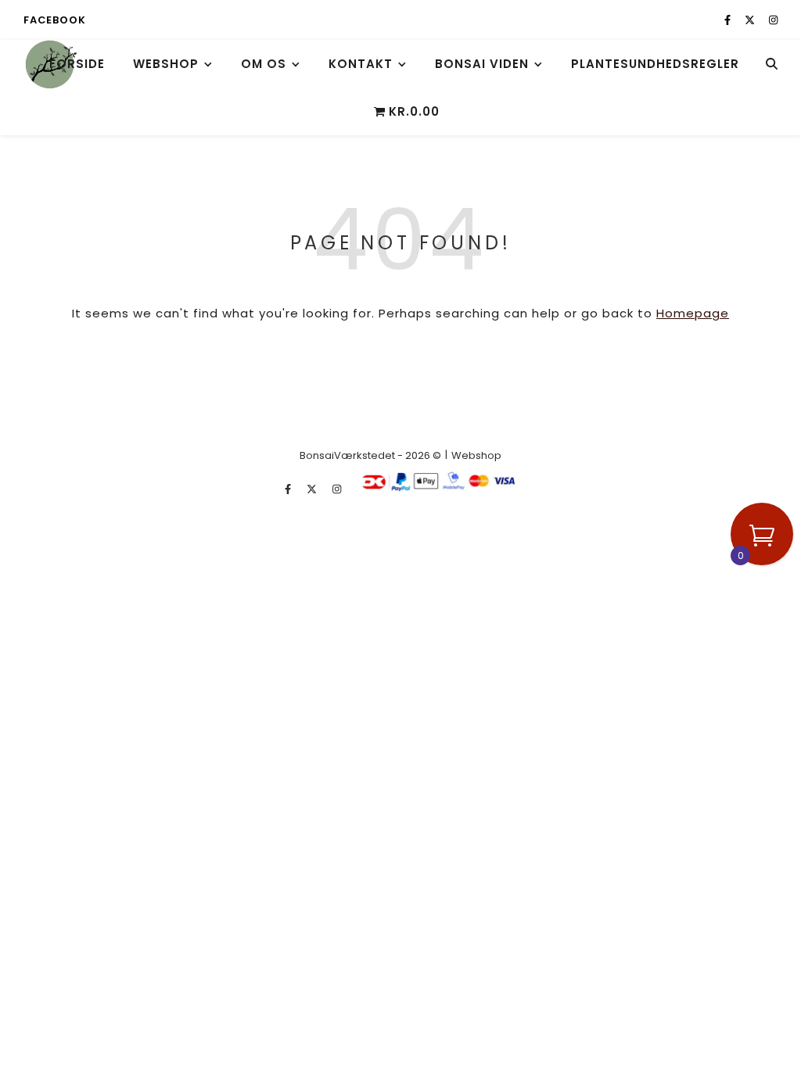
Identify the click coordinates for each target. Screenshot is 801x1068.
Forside (77, 64)
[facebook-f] (728, 20)
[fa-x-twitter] (751, 20)
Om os (263, 64)
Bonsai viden (482, 64)
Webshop (166, 64)
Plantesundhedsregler (655, 64)
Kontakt (361, 64)
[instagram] (773, 20)
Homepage (692, 313)
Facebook (54, 20)
